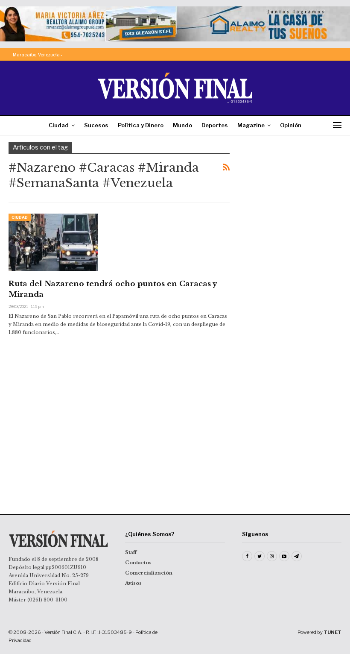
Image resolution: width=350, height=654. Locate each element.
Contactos (138, 563)
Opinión (290, 125)
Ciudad (59, 125)
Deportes (214, 125)
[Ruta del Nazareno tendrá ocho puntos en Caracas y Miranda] (53, 242)
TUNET (332, 632)
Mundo (182, 125)
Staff (131, 552)
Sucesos (96, 125)
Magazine (251, 125)
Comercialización (148, 573)
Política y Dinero (140, 125)
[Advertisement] (294, 184)
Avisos (133, 583)
